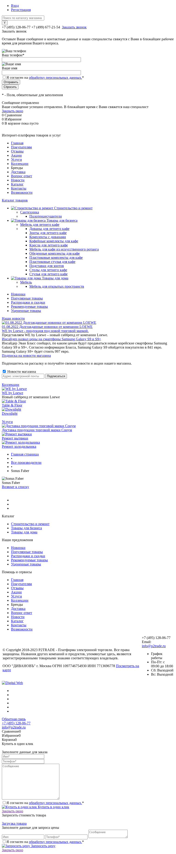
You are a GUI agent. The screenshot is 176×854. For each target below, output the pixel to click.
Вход (15, 6)
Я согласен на (45, 77)
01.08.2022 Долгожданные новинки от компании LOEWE (47, 327)
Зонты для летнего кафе (48, 233)
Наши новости (13, 318)
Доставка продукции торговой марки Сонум (37, 430)
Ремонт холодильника (19, 446)
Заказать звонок (74, 27)
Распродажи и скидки (28, 302)
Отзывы (17, 151)
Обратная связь (14, 719)
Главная (17, 143)
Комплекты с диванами (47, 237)
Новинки (18, 294)
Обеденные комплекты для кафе (54, 253)
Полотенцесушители (45, 216)
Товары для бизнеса (26, 528)
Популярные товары (27, 298)
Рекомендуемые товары (29, 306)
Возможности (22, 192)
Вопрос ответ (21, 176)
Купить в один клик (53, 807)
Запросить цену (42, 846)
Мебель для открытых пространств (56, 286)
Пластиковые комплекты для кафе (56, 257)
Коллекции (19, 164)
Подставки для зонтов (46, 266)
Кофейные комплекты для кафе (53, 241)
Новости (18, 180)
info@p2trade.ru (154, 646)
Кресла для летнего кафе (48, 245)
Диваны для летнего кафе (49, 229)
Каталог (17, 184)
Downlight (9, 413)
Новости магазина (21, 372)
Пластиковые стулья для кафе (52, 262)
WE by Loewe (12, 393)
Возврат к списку (15, 487)
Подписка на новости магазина (26, 355)
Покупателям (21, 147)
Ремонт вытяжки (15, 438)
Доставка (18, 172)
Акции (16, 155)
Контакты (18, 188)
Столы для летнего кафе (48, 270)
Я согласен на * (45, 803)
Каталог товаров (15, 200)
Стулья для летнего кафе (48, 274)
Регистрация (21, 10)
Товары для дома (24, 532)
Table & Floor (12, 405)
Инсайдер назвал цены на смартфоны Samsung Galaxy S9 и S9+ (51, 339)
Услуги (16, 159)
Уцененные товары (26, 311)
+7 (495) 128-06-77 (16, 723)
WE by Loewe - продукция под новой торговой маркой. (45, 331)
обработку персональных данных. (55, 77)
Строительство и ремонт (30, 524)
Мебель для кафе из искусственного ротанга (64, 249)
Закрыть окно (12, 111)
